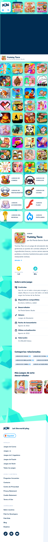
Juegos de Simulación (25, 360)
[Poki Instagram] (11, 534)
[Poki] (5, 5)
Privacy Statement (10, 491)
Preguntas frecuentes (11, 478)
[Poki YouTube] (17, 534)
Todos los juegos (10, 468)
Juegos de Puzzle (10, 459)
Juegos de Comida (23, 364)
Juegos (29, 233)
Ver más (17, 260)
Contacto (7, 482)
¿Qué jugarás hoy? (8, 10)
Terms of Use (8, 499)
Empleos (7, 527)
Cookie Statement (10, 495)
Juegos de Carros (10, 447)
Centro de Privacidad (11, 487)
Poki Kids (7, 518)
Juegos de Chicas (23, 356)
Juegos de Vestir (10, 464)
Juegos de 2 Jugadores (12, 455)
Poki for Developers (11, 514)
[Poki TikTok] (6, 534)
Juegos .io (7, 451)
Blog (5, 522)
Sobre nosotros (9, 510)
